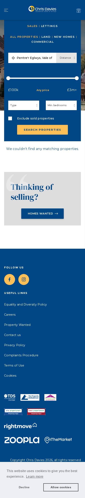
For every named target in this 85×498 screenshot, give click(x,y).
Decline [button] (24, 487)
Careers (9, 315)
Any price (43, 90)
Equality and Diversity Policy (25, 304)
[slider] (42, 78)
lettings (49, 26)
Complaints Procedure (21, 355)
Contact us (12, 335)
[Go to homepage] (42, 10)
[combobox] (35, 58)
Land (46, 36)
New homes (64, 36)
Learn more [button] (34, 476)
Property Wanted (17, 325)
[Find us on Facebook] (9, 279)
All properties (24, 36)
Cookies (10, 375)
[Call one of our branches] (78, 10)
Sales (32, 26)
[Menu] (6, 10)
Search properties (42, 129)
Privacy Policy (14, 345)
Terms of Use (14, 365)
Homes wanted (40, 213)
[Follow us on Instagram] (23, 279)
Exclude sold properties (35, 118)
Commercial (42, 41)
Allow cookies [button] (61, 487)
